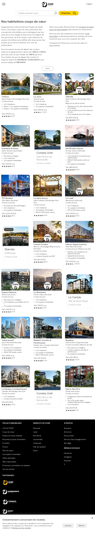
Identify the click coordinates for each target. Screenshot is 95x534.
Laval (35, 432)
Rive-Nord (37, 436)
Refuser (81, 526)
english (89, 4)
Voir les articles (8, 469)
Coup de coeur (8, 432)
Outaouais (37, 443)
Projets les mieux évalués (12, 436)
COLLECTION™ (8, 428)
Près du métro (7, 451)
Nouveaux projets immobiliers (13, 439)
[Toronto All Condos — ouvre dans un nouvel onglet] (16, 502)
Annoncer (67, 432)
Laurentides (38, 439)
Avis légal (67, 443)
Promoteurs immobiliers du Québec (16, 465)
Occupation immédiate (11, 454)
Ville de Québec (39, 447)
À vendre (6, 443)
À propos (67, 428)
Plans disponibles (9, 462)
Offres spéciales (8, 458)
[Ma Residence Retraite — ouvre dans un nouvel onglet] (16, 492)
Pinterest (67, 461)
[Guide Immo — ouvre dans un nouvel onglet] (16, 483)
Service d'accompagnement (75, 439)
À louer (5, 447)
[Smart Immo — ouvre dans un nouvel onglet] (16, 512)
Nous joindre (69, 436)
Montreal (36, 428)
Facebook (68, 453)
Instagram (68, 457)
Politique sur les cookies (21, 528)
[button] (56, 13)
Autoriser (68, 526)
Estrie (35, 451)
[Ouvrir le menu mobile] (3, 4)
